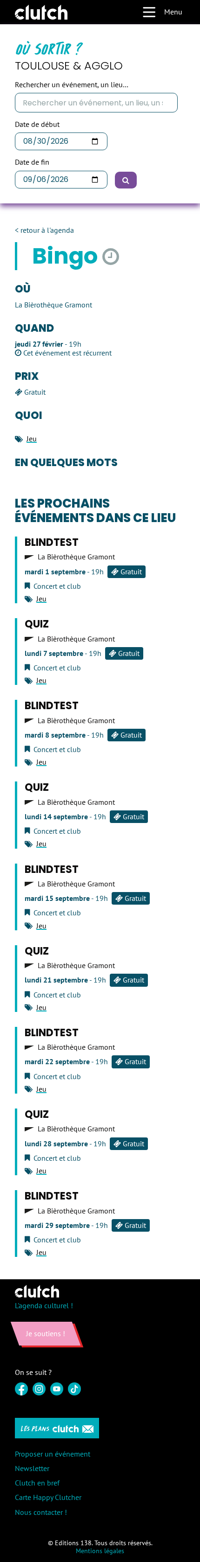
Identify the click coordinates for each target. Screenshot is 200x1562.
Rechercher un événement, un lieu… (71, 84)
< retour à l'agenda (44, 230)
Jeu (32, 438)
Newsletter (32, 1468)
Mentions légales (100, 1551)
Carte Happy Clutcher (48, 1497)
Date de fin (32, 162)
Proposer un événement (52, 1453)
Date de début (37, 124)
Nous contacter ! (41, 1512)
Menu (173, 11)
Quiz (37, 624)
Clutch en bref (37, 1482)
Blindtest (52, 542)
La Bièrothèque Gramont (76, 556)
